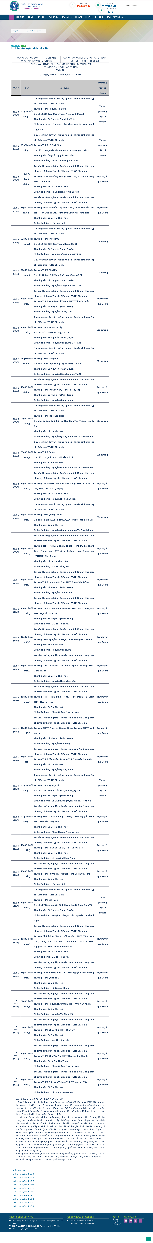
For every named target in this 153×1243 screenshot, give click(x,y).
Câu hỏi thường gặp (115, 17)
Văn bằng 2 (53, 17)
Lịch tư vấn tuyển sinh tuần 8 (23, 1177)
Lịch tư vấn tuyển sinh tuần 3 (23, 1195)
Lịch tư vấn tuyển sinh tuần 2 (23, 1199)
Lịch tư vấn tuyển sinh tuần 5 (23, 1188)
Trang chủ (15, 31)
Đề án (30, 17)
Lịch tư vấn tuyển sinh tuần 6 (23, 1185)
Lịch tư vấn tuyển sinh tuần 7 (23, 1181)
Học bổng (99, 17)
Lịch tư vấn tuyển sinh (35, 31)
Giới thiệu (20, 17)
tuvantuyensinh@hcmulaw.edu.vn (81, 1220)
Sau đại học (67, 17)
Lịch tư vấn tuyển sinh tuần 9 (23, 1174)
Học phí (88, 17)
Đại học (41, 17)
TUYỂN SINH (109, 6)
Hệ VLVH (78, 17)
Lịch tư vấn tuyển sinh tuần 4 (23, 1192)
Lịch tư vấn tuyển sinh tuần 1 (23, 1203)
